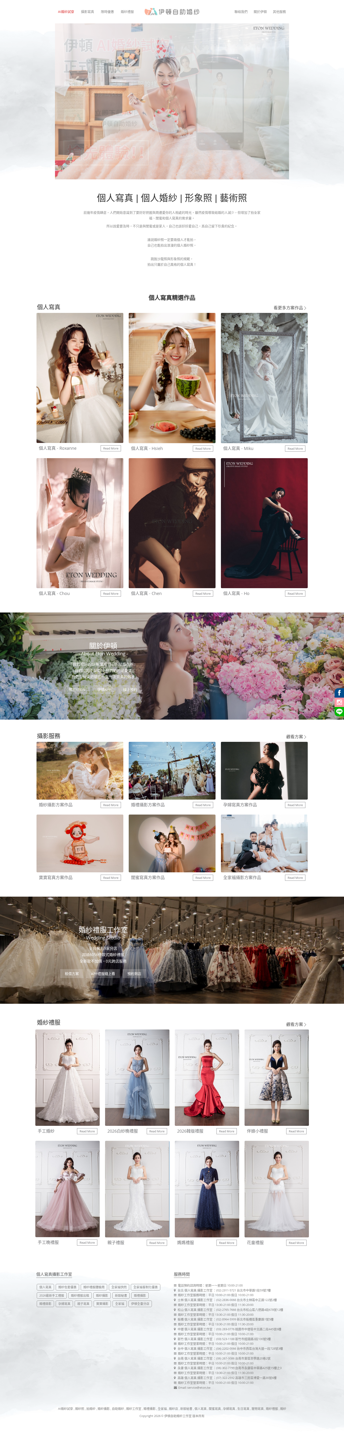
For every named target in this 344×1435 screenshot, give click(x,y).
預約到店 (134, 973)
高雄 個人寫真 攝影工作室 (195, 1378)
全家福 (119, 1303)
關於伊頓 (260, 11)
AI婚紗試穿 (66, 11)
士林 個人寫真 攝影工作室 (195, 1300)
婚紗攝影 (102, 1295)
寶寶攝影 (102, 1303)
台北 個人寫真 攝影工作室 (195, 1290)
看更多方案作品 (288, 308)
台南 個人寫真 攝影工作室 (195, 1358)
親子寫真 (83, 1303)
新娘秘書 (121, 1295)
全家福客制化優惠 (145, 1287)
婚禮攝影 (140, 1295)
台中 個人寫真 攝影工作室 (195, 1348)
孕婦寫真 (64, 1303)
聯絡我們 (241, 11)
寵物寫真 (258, 1408)
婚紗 (283, 1408)
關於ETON (77, 689)
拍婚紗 (90, 1408)
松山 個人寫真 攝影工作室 (195, 1310)
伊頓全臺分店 (140, 1303)
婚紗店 (174, 1408)
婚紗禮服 (127, 11)
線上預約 (130, 689)
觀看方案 (294, 736)
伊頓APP (104, 689)
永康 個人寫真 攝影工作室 (195, 1368)
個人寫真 (45, 1287)
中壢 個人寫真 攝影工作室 (195, 1329)
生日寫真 (243, 1408)
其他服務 (279, 11)
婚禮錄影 (45, 1303)
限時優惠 (107, 11)
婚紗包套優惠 (67, 1287)
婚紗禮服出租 (80, 1295)
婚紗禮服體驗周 (94, 1287)
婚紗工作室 (133, 1408)
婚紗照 (79, 1408)
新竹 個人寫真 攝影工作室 (195, 1339)
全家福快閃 (119, 1287)
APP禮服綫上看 (103, 973)
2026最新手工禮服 (51, 1295)
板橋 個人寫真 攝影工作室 (195, 1319)
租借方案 (72, 973)
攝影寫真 (87, 11)
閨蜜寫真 (215, 1408)
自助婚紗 (118, 1408)
